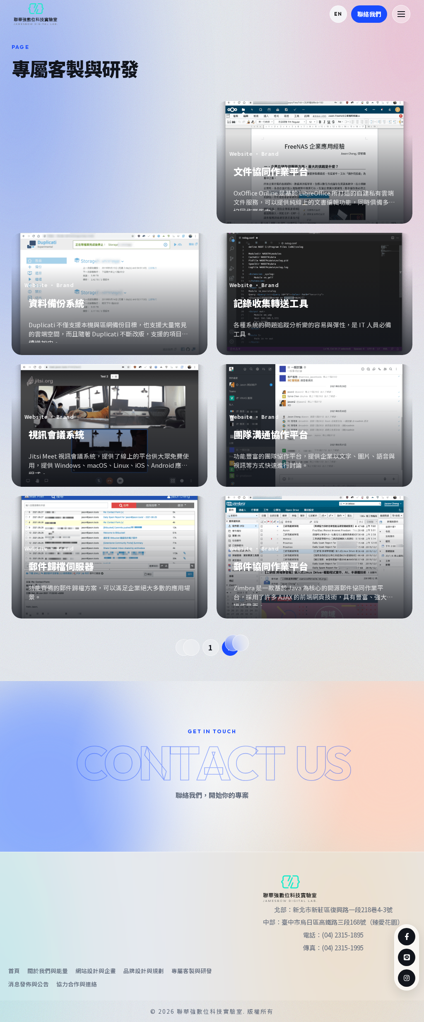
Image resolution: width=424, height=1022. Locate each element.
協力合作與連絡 (76, 984)
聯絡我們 (369, 14)
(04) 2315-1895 (343, 934)
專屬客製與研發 (191, 970)
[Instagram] (406, 978)
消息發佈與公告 (28, 984)
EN (338, 14)
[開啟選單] (401, 14)
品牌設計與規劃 (143, 970)
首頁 (14, 970)
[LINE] (406, 957)
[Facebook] (406, 936)
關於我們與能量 (47, 970)
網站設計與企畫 (95, 970)
